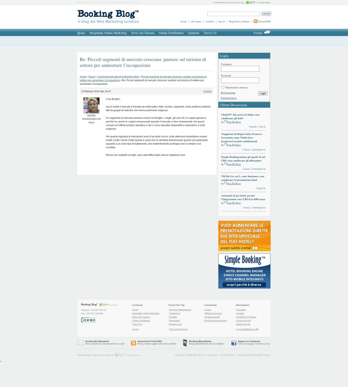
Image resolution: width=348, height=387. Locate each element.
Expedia (173, 317)
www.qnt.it (213, 355)
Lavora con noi (243, 320)
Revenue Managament (180, 309)
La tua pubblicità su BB (247, 329)
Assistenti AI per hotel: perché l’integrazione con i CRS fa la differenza (243, 197)
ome (81, 33)
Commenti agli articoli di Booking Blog (118, 76)
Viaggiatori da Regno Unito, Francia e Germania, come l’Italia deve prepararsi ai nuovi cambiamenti (241, 137)
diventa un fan (263, 344)
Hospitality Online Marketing (108, 33)
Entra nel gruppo (246, 344)
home (184, 21)
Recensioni (174, 320)
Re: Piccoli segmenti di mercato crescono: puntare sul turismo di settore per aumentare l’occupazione (143, 62)
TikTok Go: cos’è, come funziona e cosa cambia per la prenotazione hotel (242, 178)
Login (263, 93)
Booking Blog (226, 355)
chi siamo (196, 21)
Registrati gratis (212, 317)
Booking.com (175, 324)
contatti (210, 21)
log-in (221, 21)
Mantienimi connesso (237, 87)
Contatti (240, 313)
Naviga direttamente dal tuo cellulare (206, 342)
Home (83, 76)
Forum (258, 33)
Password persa (229, 98)
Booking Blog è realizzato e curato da (95, 355)
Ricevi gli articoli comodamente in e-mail (104, 342)
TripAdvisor (174, 313)
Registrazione (228, 92)
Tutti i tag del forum (178, 329)
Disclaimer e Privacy (246, 317)
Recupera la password (216, 320)
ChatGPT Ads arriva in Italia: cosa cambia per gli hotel (240, 116)
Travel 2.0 (210, 33)
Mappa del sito (243, 324)
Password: (226, 75)
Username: (226, 64)
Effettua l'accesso (213, 313)
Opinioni (193, 33)
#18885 (207, 91)
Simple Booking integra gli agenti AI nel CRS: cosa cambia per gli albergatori (243, 158)
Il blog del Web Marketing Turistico (254, 355)
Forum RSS (264, 21)
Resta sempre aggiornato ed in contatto (157, 342)
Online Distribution (171, 33)
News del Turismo (142, 33)
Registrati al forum (239, 21)
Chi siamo (241, 309)
